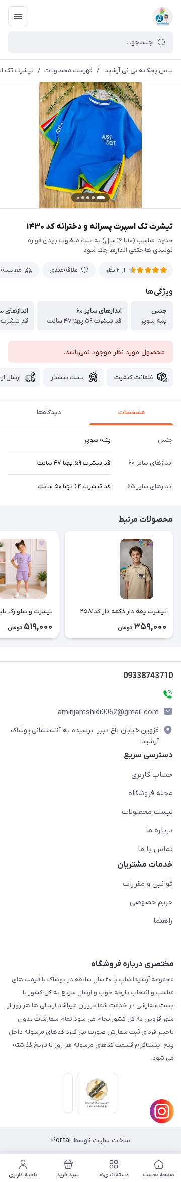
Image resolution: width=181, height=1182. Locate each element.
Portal (61, 1140)
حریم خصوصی (151, 902)
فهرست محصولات (68, 70)
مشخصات (131, 412)
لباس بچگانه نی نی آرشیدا (138, 70)
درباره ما (159, 830)
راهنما (163, 921)
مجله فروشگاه (150, 793)
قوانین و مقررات (148, 884)
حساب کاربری (152, 775)
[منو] (18, 16)
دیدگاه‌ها (49, 412)
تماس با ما (155, 849)
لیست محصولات (147, 812)
